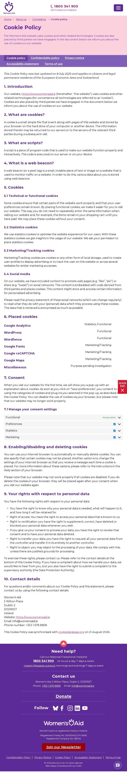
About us (21, 19)
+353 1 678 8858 (51, 685)
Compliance (39, 19)
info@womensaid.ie (83, 685)
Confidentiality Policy (18, 757)
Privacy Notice (42, 757)
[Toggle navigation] (118, 7)
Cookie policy (16, 58)
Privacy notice (74, 58)
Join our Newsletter (63, 747)
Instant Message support (40, 665)
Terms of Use (113, 757)
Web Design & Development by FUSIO (63, 766)
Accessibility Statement (88, 757)
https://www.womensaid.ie (38, 94)
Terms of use (53, 63)
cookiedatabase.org (71, 632)
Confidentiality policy (45, 58)
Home (7, 19)
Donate (63, 696)
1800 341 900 (66, 6)
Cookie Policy (63, 757)
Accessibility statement (23, 63)
